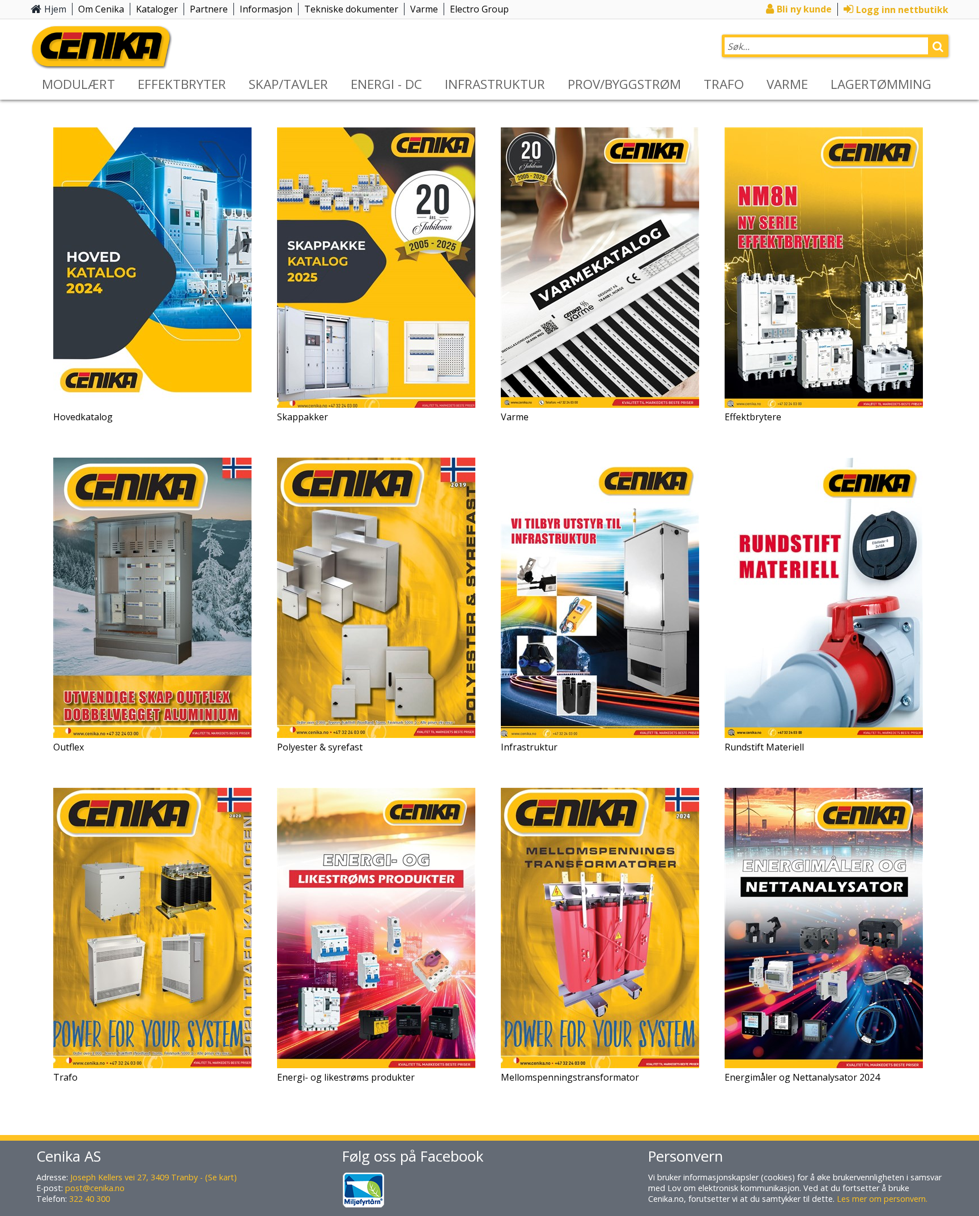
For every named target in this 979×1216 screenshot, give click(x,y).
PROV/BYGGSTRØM (624, 84)
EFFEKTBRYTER (182, 84)
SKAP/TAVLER (288, 84)
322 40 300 (89, 1198)
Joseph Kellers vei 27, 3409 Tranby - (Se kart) (153, 1177)
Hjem (55, 9)
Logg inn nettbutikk (902, 9)
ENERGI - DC (386, 84)
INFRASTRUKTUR (495, 84)
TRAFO (724, 84)
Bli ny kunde (804, 9)
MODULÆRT (78, 84)
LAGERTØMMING (881, 84)
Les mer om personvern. (882, 1198)
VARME (787, 84)
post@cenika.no (95, 1188)
